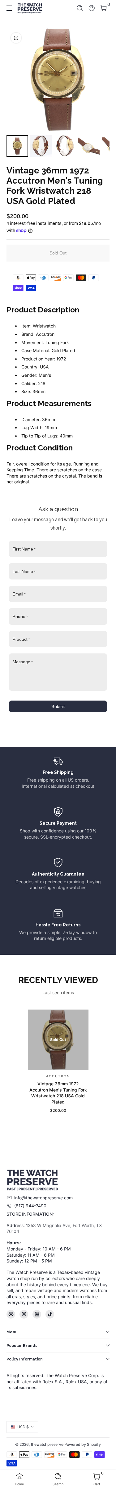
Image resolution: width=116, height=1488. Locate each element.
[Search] (80, 8)
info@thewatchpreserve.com (43, 1197)
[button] (80, 8)
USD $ (23, 1427)
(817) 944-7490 (30, 1205)
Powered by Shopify (82, 1444)
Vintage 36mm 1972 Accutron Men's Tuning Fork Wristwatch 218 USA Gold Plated (58, 1093)
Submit (58, 706)
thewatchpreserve (47, 1444)
